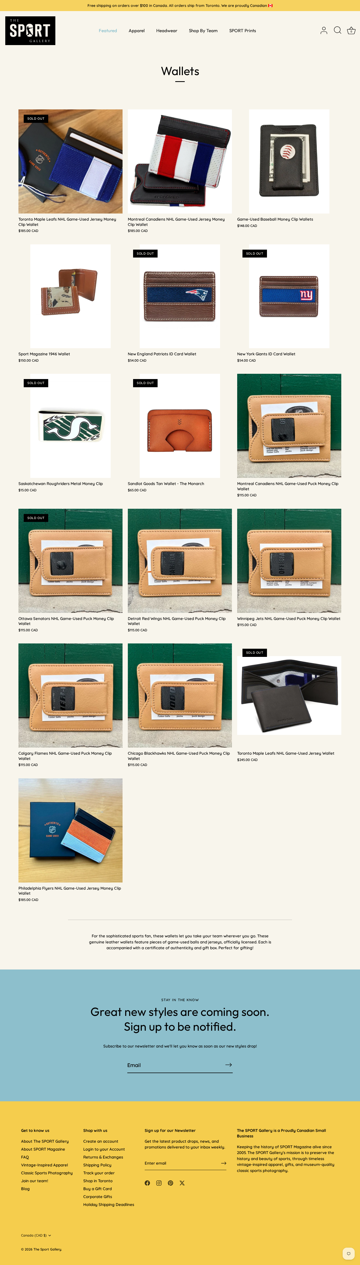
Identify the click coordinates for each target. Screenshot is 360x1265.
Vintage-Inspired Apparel (44, 1164)
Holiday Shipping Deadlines (108, 1204)
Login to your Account (104, 1149)
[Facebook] (147, 1182)
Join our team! (34, 1180)
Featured (108, 30)
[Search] (337, 30)
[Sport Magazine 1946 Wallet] (70, 296)
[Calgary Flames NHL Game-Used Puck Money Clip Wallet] (70, 695)
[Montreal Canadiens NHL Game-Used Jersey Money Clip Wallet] (180, 161)
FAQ (25, 1157)
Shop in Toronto (98, 1180)
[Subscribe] (228, 1065)
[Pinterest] (170, 1182)
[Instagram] (159, 1182)
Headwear (166, 30)
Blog (25, 1188)
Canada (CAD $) (34, 1235)
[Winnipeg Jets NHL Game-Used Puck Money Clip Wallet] (289, 561)
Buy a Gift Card (97, 1188)
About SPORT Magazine (43, 1149)
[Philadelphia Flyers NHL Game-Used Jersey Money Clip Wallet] (70, 830)
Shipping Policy (97, 1164)
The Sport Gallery (47, 1249)
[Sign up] (223, 1163)
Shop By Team (203, 30)
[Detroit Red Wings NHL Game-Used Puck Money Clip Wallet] (180, 561)
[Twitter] (182, 1182)
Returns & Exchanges (103, 1157)
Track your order (99, 1172)
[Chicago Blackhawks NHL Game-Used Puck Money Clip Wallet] (180, 695)
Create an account (100, 1141)
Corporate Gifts (97, 1196)
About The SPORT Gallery (45, 1141)
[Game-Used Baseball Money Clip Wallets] (289, 161)
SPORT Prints (242, 30)
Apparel (137, 30)
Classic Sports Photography (47, 1172)
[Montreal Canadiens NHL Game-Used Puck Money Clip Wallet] (289, 426)
